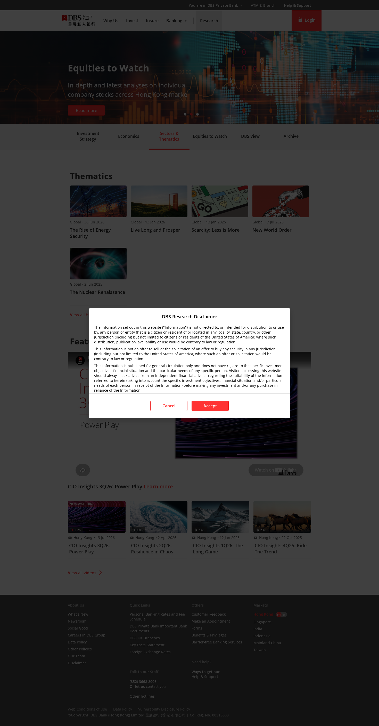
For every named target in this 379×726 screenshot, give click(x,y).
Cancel (168, 406)
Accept (210, 406)
